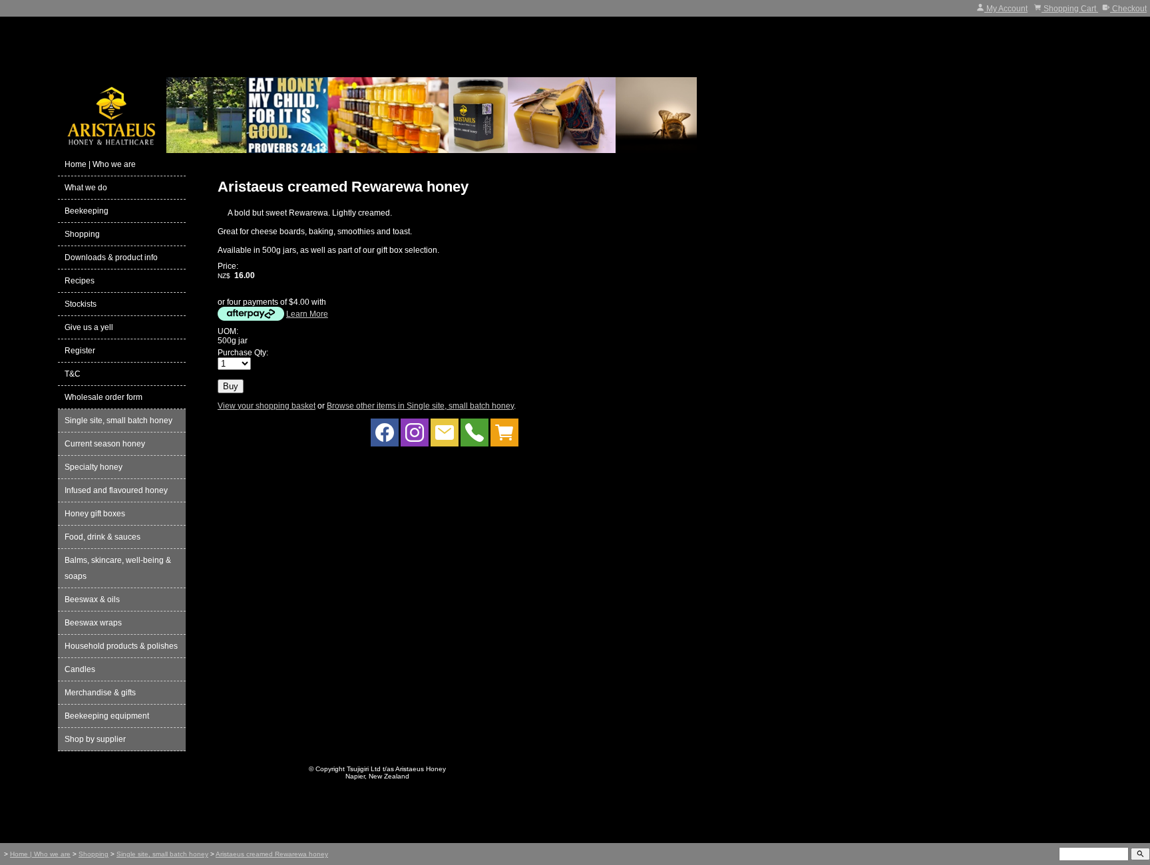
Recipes (80, 280)
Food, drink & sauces (102, 537)
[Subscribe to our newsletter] (445, 435)
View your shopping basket (266, 406)
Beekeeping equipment (107, 716)
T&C (73, 374)
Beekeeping (86, 211)
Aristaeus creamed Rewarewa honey (272, 854)
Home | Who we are (100, 164)
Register (80, 350)
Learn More (307, 314)
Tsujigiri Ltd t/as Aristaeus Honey (396, 769)
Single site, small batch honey (118, 420)
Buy (230, 386)
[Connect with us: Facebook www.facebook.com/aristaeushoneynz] (385, 435)
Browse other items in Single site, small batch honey (420, 406)
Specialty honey (93, 467)
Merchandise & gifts (100, 692)
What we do (86, 187)
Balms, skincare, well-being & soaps (118, 568)
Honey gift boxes (95, 513)
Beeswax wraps (93, 622)
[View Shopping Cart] (504, 435)
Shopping (82, 234)
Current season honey (105, 443)
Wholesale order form (103, 397)
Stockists (80, 304)
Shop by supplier (95, 739)
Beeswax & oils (92, 599)
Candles (80, 669)
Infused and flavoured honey (116, 490)
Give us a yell (89, 327)
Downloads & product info (111, 257)
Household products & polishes (121, 646)
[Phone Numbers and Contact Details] (474, 435)
